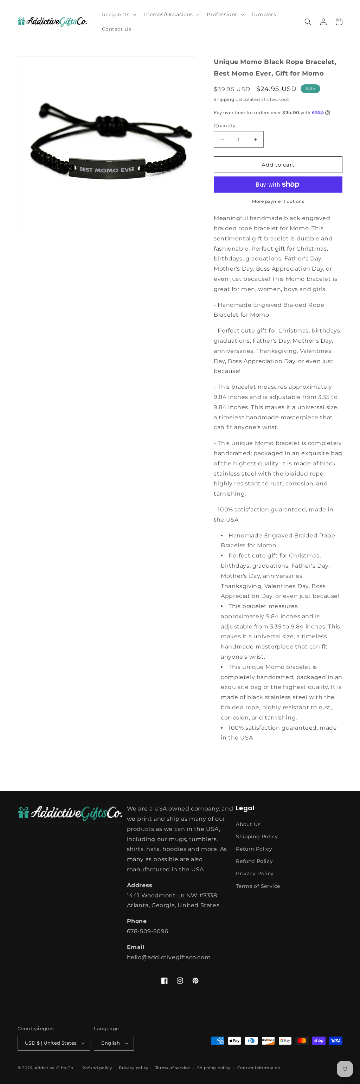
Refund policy (97, 1067)
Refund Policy (254, 861)
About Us (248, 824)
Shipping (224, 99)
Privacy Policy (255, 873)
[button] (118, 14)
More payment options (278, 201)
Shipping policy (214, 1067)
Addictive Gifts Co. (54, 1067)
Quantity (224, 125)
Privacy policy (133, 1067)
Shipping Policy (257, 836)
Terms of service (172, 1067)
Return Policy (254, 849)
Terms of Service (258, 886)
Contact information (258, 1067)
